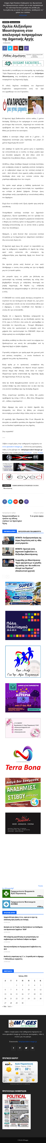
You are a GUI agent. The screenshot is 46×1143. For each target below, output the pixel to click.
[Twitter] (26, 1048)
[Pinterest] (19, 1048)
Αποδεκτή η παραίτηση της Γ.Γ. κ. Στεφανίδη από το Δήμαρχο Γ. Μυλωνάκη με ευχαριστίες (24, 957)
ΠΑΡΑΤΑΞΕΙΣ (5, 22)
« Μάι (4, 1006)
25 (34, 998)
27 (5, 1003)
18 (34, 994)
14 (11, 994)
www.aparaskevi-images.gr (12, 447)
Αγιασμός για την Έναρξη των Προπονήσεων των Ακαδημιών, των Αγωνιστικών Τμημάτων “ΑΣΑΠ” (23, 928)
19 (40, 994)
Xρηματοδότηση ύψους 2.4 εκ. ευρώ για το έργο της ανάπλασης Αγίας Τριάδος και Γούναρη (20, 918)
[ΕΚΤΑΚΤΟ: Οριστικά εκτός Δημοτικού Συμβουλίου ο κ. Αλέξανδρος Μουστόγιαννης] (8, 551)
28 (11, 1003)
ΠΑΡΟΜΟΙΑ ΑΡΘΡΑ (9, 531)
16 (22, 994)
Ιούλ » (10, 1006)
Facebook (28, 453)
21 (11, 998)
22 (16, 998)
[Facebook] (13, 1048)
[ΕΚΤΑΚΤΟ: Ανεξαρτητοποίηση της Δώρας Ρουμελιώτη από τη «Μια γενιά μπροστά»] (8, 540)
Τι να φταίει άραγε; (37, 516)
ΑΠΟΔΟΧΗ (23, 15)
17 (28, 994)
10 (28, 990)
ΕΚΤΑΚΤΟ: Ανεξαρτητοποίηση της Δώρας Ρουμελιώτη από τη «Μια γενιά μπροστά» (28, 540)
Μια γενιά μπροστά (14, 22)
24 (28, 998)
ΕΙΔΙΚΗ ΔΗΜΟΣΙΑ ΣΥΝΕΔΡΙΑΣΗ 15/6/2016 (26, 485)
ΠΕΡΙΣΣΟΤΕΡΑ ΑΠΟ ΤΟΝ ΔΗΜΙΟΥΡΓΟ (29, 531)
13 (5, 994)
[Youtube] (32, 1048)
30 (22, 1003)
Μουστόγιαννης (7, 488)
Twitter (40, 453)
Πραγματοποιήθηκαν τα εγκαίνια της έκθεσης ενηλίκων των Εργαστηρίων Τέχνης (12, 519)
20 (5, 998)
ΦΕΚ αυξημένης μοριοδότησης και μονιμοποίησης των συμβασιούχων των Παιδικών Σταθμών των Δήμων (21, 938)
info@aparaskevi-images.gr (28, 1041)
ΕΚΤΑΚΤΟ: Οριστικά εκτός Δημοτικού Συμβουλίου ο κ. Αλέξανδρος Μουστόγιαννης (26, 551)
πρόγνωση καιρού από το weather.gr (20, 1084)
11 (34, 990)
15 (16, 994)
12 (40, 990)
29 (16, 1003)
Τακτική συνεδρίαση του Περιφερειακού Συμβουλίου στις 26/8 (22, 947)
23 (22, 998)
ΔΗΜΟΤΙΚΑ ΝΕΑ (7, 554)
